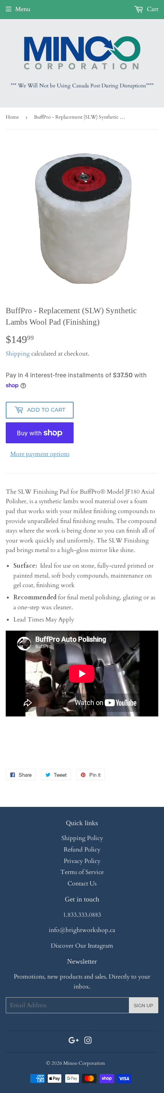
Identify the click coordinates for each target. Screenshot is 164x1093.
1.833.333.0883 (82, 915)
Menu (23, 9)
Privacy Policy (82, 861)
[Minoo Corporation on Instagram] (88, 1041)
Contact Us (82, 883)
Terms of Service (82, 872)
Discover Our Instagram (82, 946)
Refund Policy (82, 849)
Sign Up (143, 1005)
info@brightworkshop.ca (82, 930)
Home (12, 117)
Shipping (18, 353)
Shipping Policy (82, 838)
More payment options (39, 454)
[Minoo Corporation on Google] (73, 1041)
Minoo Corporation (84, 1063)
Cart (151, 9)
